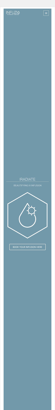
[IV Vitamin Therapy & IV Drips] (13, 13)
